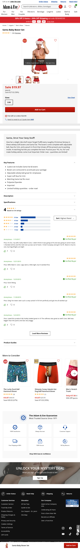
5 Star (16, 217)
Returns (63, 2)
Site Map (24, 515)
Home (4, 25)
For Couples (22, 13)
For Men (13, 13)
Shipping (54, 2)
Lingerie (50, 12)
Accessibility (5, 531)
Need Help (30, 494)
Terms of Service (7, 528)
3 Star (16, 223)
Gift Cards (4, 535)
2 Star (16, 226)
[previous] (13, 79)
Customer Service (7, 504)
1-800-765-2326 (15, 2)
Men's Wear (19, 25)
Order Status (43, 2)
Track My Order (6, 508)
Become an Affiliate (48, 517)
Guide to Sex (25, 508)
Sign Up (40, 478)
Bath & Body (67, 13)
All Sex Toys (25, 504)
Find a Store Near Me (48, 513)
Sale (75, 12)
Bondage (40, 12)
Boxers (27, 25)
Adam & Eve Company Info (49, 505)
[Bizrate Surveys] (76, 506)
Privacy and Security (8, 521)
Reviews (18, 33)
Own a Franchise (47, 521)
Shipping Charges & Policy (8, 516)
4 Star (16, 220)
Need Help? (73, 2)
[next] (67, 79)
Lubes (58, 12)
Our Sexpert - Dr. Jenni (29, 511)
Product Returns (7, 511)
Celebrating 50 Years (48, 510)
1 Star (16, 229)
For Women (4, 13)
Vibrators (31, 12)
